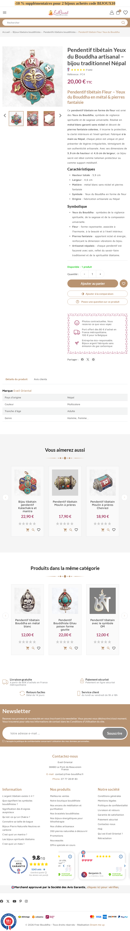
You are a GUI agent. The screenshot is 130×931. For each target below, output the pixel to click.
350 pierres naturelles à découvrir (69, 831)
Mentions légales (107, 800)
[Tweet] (87, 359)
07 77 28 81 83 (69, 779)
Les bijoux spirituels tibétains (18, 839)
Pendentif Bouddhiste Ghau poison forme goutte (65, 624)
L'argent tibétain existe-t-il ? (18, 796)
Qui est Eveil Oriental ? (110, 833)
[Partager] (82, 359)
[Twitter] (8, 901)
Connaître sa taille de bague (17, 821)
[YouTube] (14, 901)
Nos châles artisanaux (62, 826)
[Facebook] (1, 901)
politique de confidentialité (28, 741)
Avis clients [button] (40, 379)
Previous (5, 497)
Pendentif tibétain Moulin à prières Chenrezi (102, 505)
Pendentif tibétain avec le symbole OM (102, 623)
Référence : (73, 74)
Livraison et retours (109, 810)
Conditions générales (109, 796)
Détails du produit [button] (17, 379)
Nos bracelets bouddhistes (64, 813)
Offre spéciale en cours (62, 845)
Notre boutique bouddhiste (65, 800)
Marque (7, 390)
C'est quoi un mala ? (13, 843)
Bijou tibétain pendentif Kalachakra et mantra (27, 506)
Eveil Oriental (22, 390)
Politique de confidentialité (113, 805)
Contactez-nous (106, 824)
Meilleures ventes (59, 796)
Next (124, 497)
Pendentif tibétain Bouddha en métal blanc (27, 623)
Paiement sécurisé (108, 819)
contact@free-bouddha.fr (69, 774)
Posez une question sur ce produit (97, 302)
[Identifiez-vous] (112, 13)
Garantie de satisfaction (111, 814)
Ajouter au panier (93, 283)
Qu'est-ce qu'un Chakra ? (16, 817)
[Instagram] (26, 901)
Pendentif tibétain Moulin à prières (65, 503)
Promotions (56, 835)
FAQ (100, 829)
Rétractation (105, 838)
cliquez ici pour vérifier (102, 887)
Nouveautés (56, 840)
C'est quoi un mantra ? (14, 834)
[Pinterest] (93, 359)
